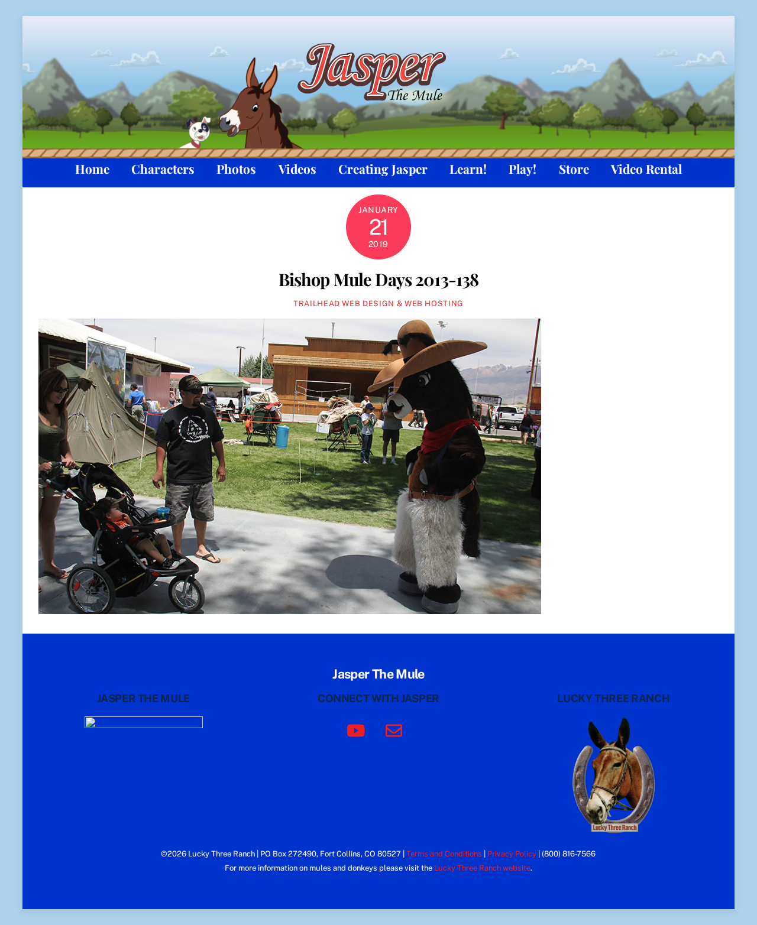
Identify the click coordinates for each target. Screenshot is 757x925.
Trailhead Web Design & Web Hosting (378, 303)
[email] (396, 729)
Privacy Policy (511, 853)
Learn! (468, 168)
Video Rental (646, 168)
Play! (522, 168)
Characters (163, 168)
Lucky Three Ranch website (482, 868)
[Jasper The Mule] (378, 108)
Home (92, 168)
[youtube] (358, 729)
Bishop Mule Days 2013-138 (378, 279)
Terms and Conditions (444, 853)
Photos (236, 168)
